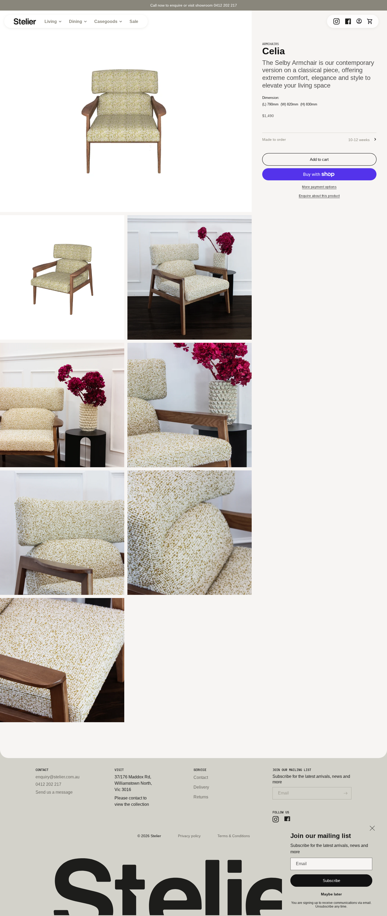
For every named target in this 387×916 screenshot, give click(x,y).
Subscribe (331, 880)
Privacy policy (189, 836)
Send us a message (54, 792)
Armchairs (270, 44)
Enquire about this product (319, 196)
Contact (201, 777)
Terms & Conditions (233, 836)
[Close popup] (372, 828)
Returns (201, 797)
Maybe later (331, 894)
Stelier (156, 836)
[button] (369, 21)
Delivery (201, 787)
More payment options (319, 187)
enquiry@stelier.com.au (58, 777)
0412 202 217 (48, 784)
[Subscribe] (345, 793)
